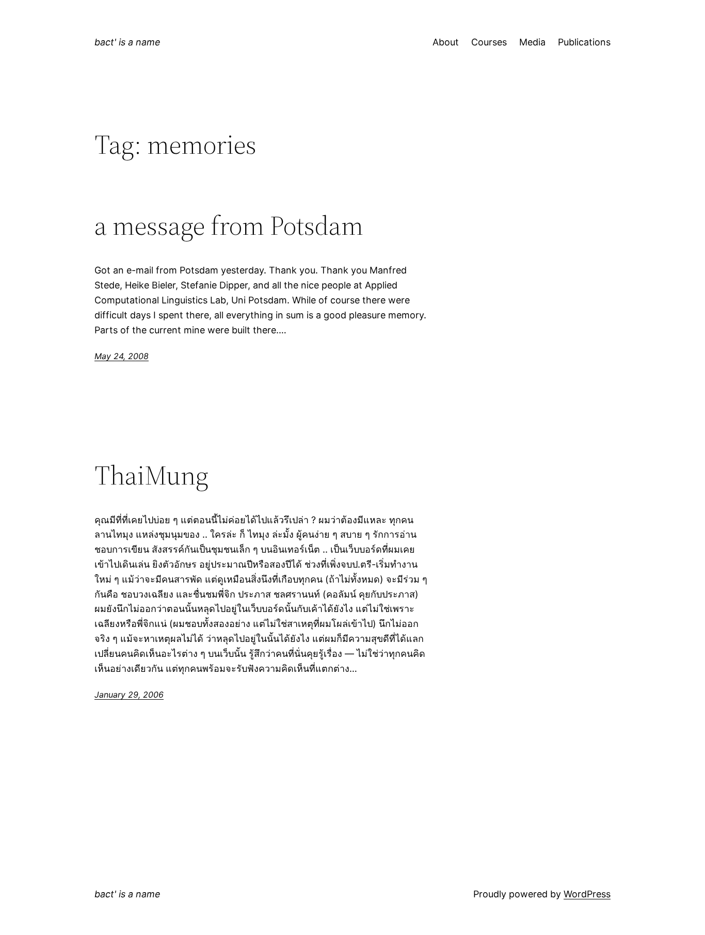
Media (532, 42)
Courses (489, 42)
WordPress (587, 894)
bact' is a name (127, 42)
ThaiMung (151, 475)
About (445, 42)
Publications (584, 42)
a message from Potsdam (228, 225)
